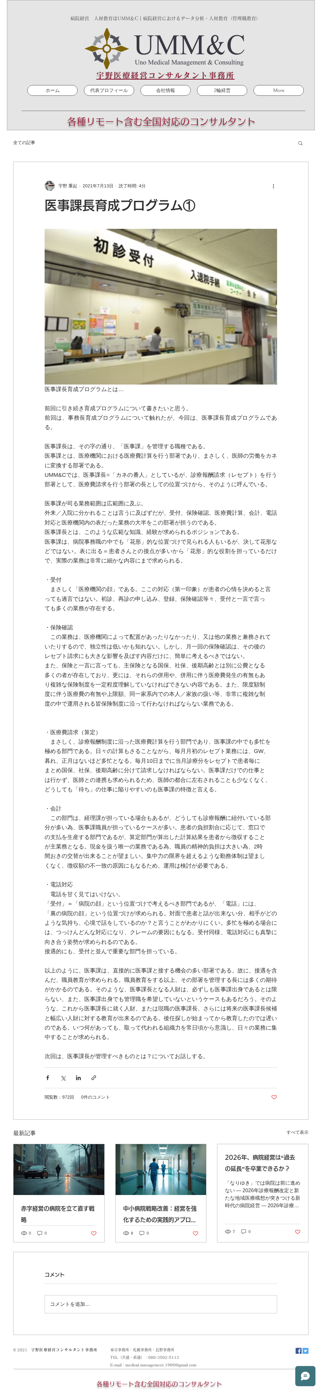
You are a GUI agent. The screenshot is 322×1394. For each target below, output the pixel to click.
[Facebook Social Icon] (299, 1351)
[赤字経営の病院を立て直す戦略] (59, 1169)
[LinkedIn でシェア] (78, 1078)
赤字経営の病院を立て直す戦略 (58, 1214)
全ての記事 (24, 142)
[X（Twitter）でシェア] (63, 1078)
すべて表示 (297, 1132)
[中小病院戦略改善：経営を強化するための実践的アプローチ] (161, 1169)
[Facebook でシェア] (48, 1078)
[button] (300, 142)
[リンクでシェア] (94, 1078)
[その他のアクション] (273, 186)
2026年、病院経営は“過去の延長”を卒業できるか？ (260, 1162)
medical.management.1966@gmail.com (160, 1365)
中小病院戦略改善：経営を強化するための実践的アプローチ (160, 1215)
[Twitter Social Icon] (305, 1351)
